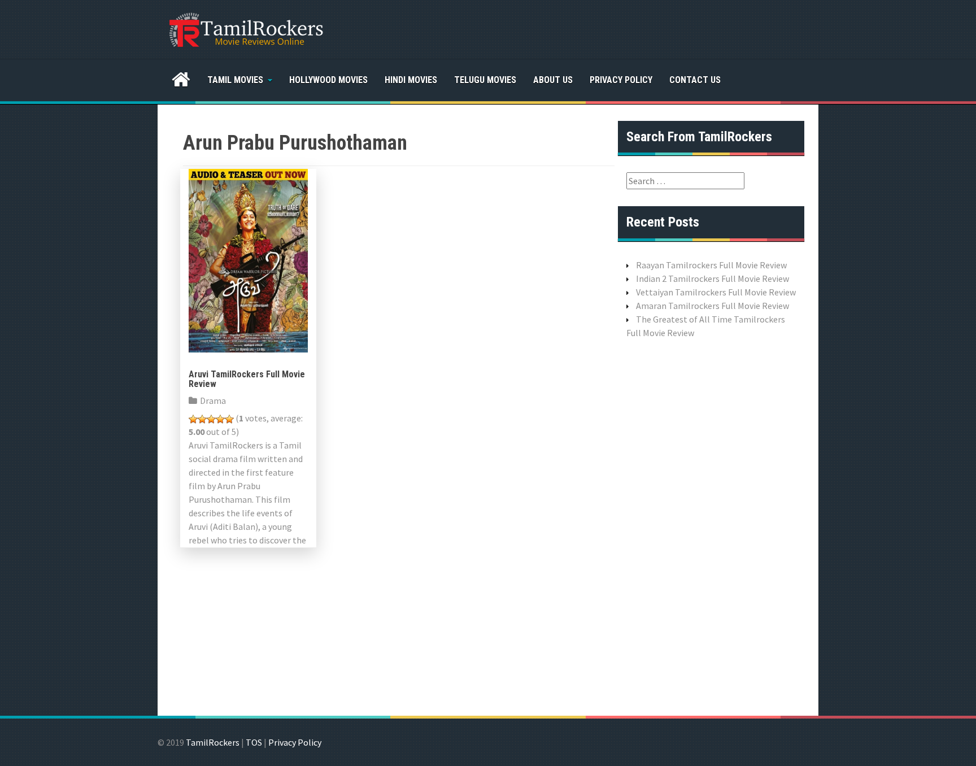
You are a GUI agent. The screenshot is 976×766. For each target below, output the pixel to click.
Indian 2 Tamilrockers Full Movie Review (712, 278)
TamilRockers (212, 742)
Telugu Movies (485, 80)
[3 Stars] (211, 419)
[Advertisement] (711, 525)
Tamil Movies (235, 80)
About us (553, 80)
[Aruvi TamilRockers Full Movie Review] (248, 259)
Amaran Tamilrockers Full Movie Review (712, 305)
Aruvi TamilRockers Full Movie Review (247, 379)
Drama (213, 400)
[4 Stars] (220, 419)
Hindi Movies (411, 80)
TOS (254, 742)
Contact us (695, 80)
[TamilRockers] (245, 28)
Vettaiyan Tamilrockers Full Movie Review (716, 292)
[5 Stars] (229, 419)
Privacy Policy (621, 80)
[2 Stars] (202, 419)
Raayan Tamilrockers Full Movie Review (711, 265)
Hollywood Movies (328, 80)
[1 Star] (193, 419)
